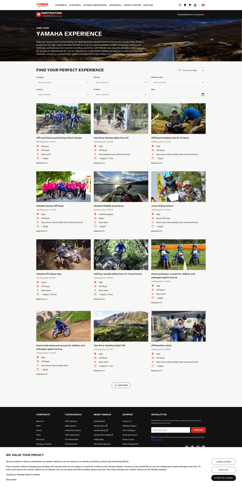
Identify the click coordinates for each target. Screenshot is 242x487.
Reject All (224, 470)
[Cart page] (190, 5)
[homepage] (42, 5)
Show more (11, 479)
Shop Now (148, 5)
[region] (121, 467)
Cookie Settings (223, 461)
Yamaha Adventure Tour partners (191, 14)
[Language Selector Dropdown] (203, 5)
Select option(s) (44, 82)
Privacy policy (156, 439)
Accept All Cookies (223, 478)
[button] (202, 94)
